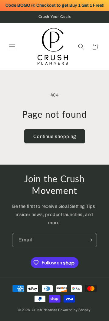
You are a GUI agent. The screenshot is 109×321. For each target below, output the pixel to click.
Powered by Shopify (74, 310)
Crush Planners (45, 310)
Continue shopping (54, 136)
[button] (12, 46)
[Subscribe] (90, 240)
